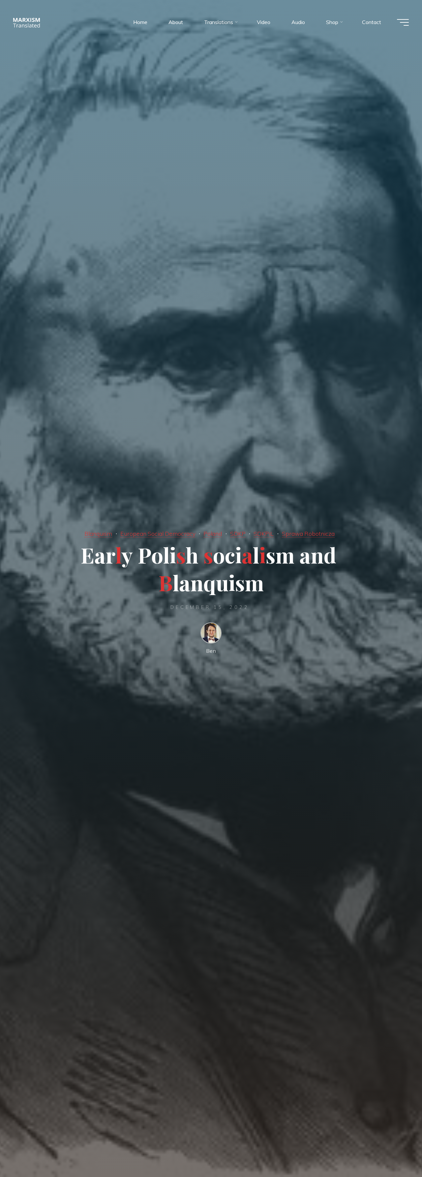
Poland (212, 533)
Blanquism (98, 533)
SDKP (238, 533)
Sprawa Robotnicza (308, 533)
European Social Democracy (158, 533)
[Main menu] (403, 22)
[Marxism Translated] (26, 22)
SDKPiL (264, 533)
